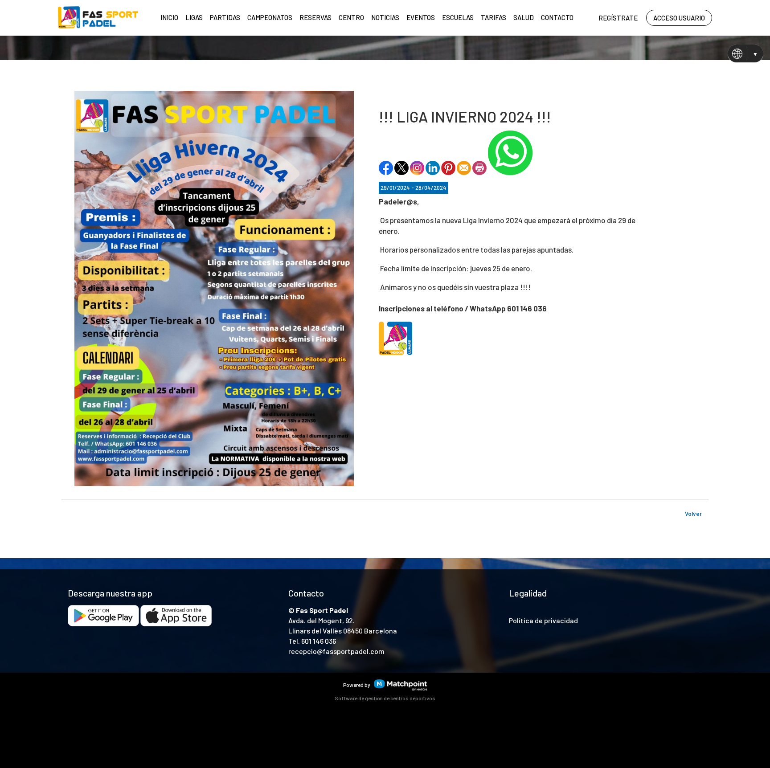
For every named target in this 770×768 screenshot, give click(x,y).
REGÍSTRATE (618, 18)
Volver (693, 513)
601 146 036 (318, 641)
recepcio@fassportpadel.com (336, 651)
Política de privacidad (543, 620)
